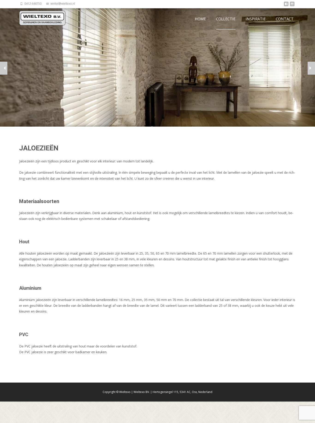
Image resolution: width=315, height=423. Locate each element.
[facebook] (286, 5)
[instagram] (292, 5)
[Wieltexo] (38, 18)
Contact (285, 18)
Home (200, 18)
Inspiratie (256, 18)
